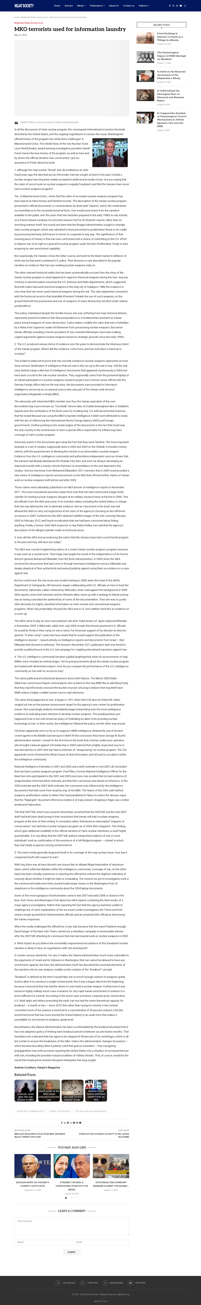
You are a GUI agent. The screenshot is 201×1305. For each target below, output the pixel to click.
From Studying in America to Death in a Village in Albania (170, 37)
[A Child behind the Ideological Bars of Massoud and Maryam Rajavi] (145, 95)
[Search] (185, 6)
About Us (114, 5)
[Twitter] (173, 6)
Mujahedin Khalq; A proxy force (34, 17)
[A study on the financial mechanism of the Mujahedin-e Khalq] (145, 76)
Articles (69, 5)
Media (80, 5)
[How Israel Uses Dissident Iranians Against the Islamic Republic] (111, 1166)
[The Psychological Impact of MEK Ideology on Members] (145, 57)
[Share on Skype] (77, 1123)
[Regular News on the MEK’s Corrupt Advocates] (32, 1166)
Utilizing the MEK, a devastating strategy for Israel (72, 1186)
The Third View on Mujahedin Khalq (91, 1111)
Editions (143, 5)
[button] (18, 1176)
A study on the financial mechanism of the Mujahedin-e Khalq (171, 75)
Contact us (128, 5)
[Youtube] (181, 6)
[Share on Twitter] (65, 1123)
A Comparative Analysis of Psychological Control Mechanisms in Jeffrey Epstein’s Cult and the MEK (171, 120)
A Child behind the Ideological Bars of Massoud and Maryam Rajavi (170, 95)
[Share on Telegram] (74, 1123)
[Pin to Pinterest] (68, 1123)
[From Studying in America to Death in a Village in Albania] (145, 38)
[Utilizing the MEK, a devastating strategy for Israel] (72, 1166)
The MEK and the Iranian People (30, 1111)
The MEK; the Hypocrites (59, 1111)
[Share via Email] (80, 1123)
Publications (96, 5)
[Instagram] (177, 6)
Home (57, 5)
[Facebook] (170, 6)
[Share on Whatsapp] (71, 1123)
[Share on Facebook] (61, 1123)
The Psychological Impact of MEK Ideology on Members (171, 56)
